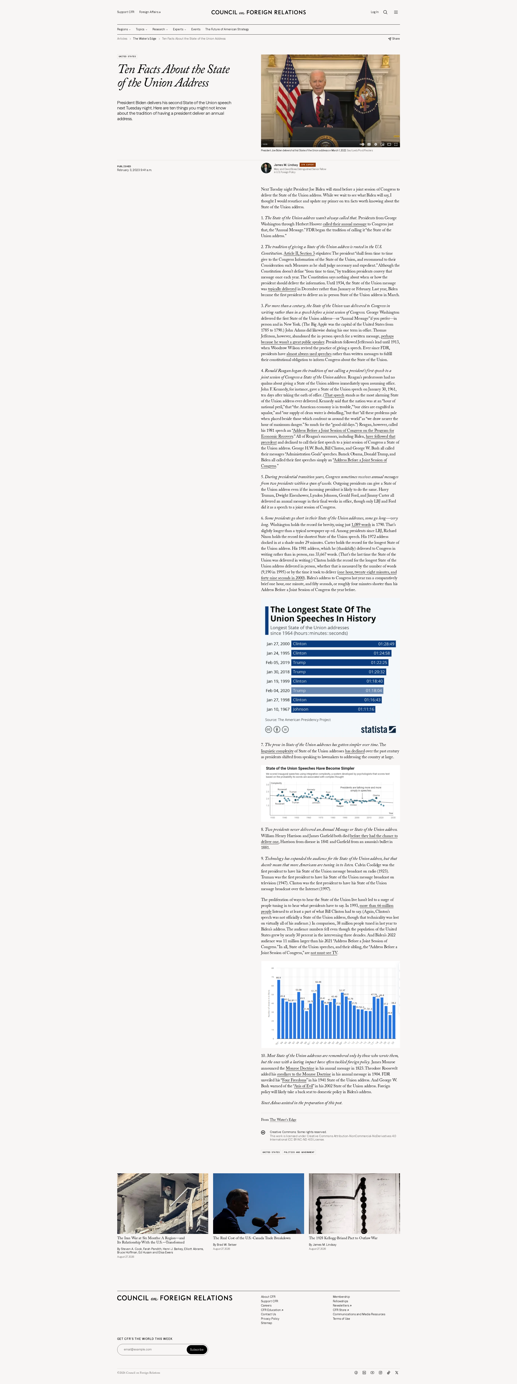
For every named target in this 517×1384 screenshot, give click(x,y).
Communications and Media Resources (359, 1314)
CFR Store (340, 1310)
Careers (266, 1305)
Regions (122, 29)
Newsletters (341, 1305)
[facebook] (356, 1372)
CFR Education (271, 1310)
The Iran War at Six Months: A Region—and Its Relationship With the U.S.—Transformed (151, 1240)
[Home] (258, 12)
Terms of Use (341, 1319)
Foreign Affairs (148, 12)
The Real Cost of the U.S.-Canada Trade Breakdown (252, 1238)
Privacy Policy (270, 1319)
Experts (178, 29)
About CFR (268, 1297)
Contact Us (268, 1314)
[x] (396, 1372)
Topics (140, 29)
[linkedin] (364, 1372)
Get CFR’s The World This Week (145, 1339)
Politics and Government (299, 1152)
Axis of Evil (303, 1086)
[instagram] (380, 1372)
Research (159, 29)
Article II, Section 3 (299, 254)
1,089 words (361, 525)
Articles (122, 38)
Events (195, 29)
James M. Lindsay (286, 165)
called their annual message (345, 224)
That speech (334, 395)
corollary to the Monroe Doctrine (304, 1074)
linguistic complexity (277, 751)
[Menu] (396, 12)
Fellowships (340, 1301)
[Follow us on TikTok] (388, 1372)
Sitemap (266, 1323)
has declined (355, 751)
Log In (375, 12)
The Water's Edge (283, 1120)
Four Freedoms (294, 1080)
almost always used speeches (309, 354)
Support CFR (125, 12)
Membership (341, 1297)
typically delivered (282, 289)
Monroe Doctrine (300, 1069)
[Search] (385, 12)
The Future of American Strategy (227, 29)
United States (127, 56)
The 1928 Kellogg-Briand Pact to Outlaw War (343, 1238)
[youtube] (372, 1372)
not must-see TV (324, 953)
